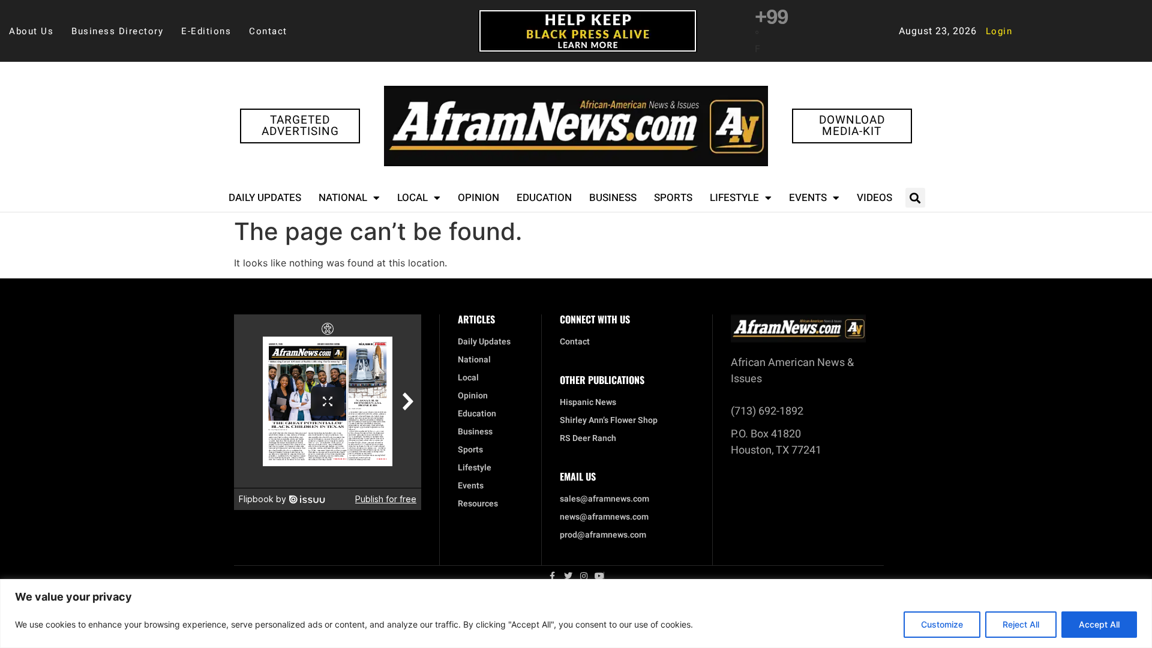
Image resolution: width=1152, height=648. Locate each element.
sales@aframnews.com (604, 499)
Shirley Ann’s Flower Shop (609, 421)
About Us (31, 31)
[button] (915, 198)
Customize (942, 624)
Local (412, 197)
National (343, 197)
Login (999, 31)
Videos (874, 197)
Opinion (478, 197)
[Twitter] (568, 576)
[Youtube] (599, 576)
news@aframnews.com (604, 517)
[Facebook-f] (552, 576)
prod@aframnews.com (603, 535)
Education (544, 197)
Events (808, 197)
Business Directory (117, 31)
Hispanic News (588, 403)
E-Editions (206, 31)
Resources (478, 504)
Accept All (1099, 624)
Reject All (1021, 624)
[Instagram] (584, 576)
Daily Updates (265, 197)
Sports (673, 197)
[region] (576, 613)
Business (613, 197)
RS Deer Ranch (588, 439)
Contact (268, 31)
